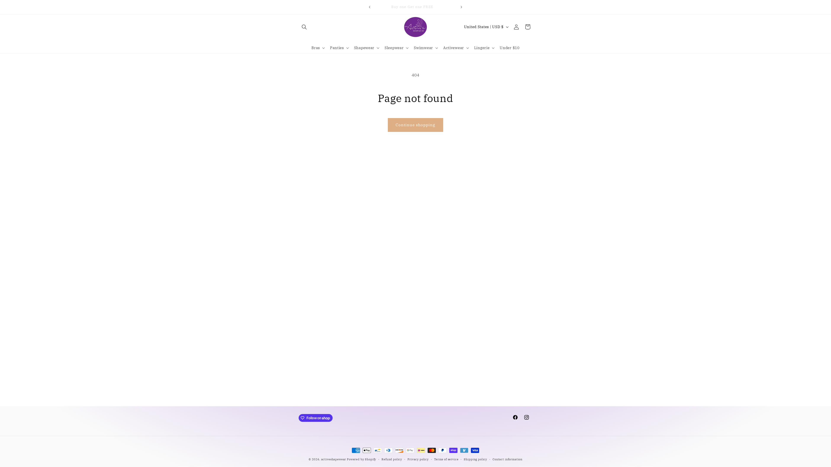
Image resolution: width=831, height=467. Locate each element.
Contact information (507, 459)
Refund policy (392, 459)
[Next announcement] (461, 7)
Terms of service (446, 459)
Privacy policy (418, 459)
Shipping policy (475, 459)
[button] (304, 27)
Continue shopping (415, 124)
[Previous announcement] (369, 7)
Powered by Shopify (361, 459)
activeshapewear (333, 459)
